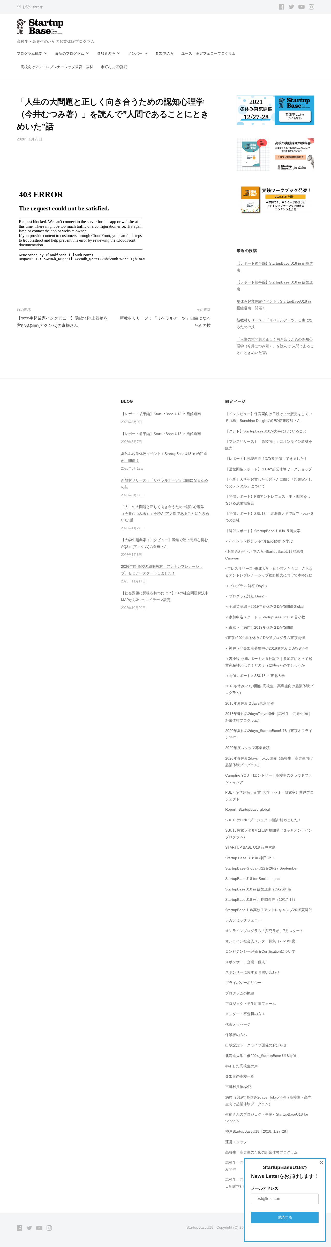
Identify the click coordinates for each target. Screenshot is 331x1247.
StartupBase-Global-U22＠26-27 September (261, 868)
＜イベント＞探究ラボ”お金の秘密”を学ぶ (259, 541)
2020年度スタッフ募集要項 (247, 748)
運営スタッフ (236, 1142)
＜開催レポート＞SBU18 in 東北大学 (255, 676)
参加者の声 (106, 53)
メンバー (135, 53)
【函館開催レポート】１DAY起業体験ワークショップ (268, 469)
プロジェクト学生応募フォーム (250, 1003)
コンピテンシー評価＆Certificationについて (260, 951)
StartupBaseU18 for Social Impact (253, 879)
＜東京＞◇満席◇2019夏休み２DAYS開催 (259, 627)
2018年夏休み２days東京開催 (249, 703)
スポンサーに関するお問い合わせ (252, 972)
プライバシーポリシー (243, 983)
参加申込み (164, 53)
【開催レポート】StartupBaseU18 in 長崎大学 (262, 531)
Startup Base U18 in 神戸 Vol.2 (250, 858)
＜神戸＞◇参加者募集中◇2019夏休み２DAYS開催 (266, 648)
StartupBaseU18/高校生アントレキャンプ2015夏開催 (268, 910)
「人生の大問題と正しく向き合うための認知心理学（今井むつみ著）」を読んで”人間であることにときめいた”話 (275, 346)
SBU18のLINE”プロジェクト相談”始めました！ (263, 820)
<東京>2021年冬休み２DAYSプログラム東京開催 (265, 638)
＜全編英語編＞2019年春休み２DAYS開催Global (264, 606)
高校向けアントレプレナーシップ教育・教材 (57, 67)
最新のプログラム (69, 53)
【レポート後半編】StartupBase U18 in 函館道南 (161, 414)
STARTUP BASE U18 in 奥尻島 (250, 847)
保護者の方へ (236, 1035)
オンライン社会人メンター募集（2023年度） (262, 941)
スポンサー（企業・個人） (247, 962)
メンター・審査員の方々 (245, 1014)
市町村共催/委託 (114, 67)
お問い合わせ (32, 7)
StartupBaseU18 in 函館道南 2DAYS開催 (258, 889)
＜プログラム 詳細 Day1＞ (246, 586)
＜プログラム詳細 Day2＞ (246, 596)
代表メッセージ (238, 1024)
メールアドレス (264, 1188)
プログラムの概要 (239, 993)
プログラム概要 (29, 53)
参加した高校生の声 (241, 1066)
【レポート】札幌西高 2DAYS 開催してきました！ (266, 458)
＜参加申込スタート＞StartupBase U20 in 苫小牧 (265, 617)
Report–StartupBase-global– (248, 809)
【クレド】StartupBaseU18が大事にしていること (265, 431)
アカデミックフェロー (243, 920)
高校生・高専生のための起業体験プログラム (261, 1152)
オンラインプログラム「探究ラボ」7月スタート (264, 931)
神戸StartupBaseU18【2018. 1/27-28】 (257, 1131)
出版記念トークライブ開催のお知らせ (256, 1045)
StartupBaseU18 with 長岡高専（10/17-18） (261, 899)
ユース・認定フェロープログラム (208, 53)
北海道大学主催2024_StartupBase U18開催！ (262, 1056)
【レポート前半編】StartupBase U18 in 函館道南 (161, 434)
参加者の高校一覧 (239, 1076)
